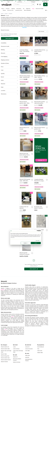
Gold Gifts (27, 357)
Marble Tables (40, 352)
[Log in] (40, 4)
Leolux (14, 346)
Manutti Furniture (4, 361)
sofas (12, 316)
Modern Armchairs (16, 362)
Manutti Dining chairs (5, 355)
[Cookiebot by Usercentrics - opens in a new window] (37, 230)
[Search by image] (33, 4)
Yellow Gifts (27, 355)
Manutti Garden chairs (5, 357)
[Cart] (37, 4)
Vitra (38, 348)
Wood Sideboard (40, 346)
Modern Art (15, 356)
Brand (6, 13)
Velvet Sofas (39, 350)
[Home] (6, 4)
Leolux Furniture (16, 348)
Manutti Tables (4, 354)
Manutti (10, 13)
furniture (2, 289)
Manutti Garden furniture (6, 359)
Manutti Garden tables (5, 348)
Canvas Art (27, 346)
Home (2, 13)
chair (6, 329)
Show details (37, 240)
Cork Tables (27, 350)
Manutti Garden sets (5, 346)
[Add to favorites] (32, 50)
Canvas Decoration (29, 348)
